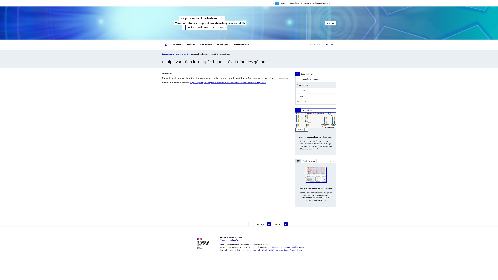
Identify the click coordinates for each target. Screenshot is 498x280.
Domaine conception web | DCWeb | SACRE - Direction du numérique (267, 250)
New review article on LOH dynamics (315, 137)
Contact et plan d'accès (231, 240)
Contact (331, 23)
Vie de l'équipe (223, 45)
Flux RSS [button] (279, 224)
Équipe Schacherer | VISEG (170, 54)
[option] (315, 134)
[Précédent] (330, 110)
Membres (191, 45)
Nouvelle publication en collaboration (315, 189)
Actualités (185, 54)
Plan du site (277, 247)
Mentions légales (290, 247)
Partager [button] (261, 224)
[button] (269, 224)
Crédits (302, 247)
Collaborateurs (241, 45)
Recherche (178, 45)
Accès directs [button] (312, 45)
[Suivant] (334, 110)
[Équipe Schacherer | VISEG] (222, 27)
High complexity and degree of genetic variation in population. (228, 83)
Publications (206, 45)
